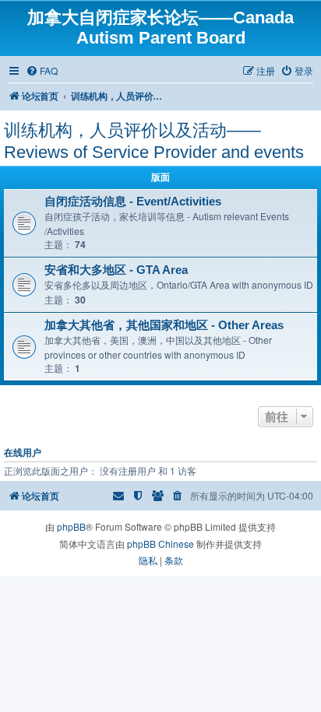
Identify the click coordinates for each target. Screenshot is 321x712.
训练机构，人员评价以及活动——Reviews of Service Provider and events (154, 141)
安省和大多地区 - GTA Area (116, 270)
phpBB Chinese (160, 543)
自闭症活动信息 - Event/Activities (132, 201)
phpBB (71, 526)
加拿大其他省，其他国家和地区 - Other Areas (164, 325)
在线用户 (22, 452)
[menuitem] (42, 71)
